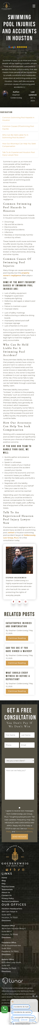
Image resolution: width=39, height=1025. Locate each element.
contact (11, 533)
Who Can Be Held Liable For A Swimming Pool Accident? (15, 136)
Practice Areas (8, 887)
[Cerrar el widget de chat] (36, 996)
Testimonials (7, 889)
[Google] (7, 869)
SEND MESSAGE (19, 837)
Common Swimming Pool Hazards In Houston (18, 119)
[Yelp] (14, 869)
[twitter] (19, 601)
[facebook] (13, 601)
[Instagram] (23, 869)
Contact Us (6, 895)
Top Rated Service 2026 (18, 50)
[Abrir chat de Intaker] (13, 1024)
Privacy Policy (8, 898)
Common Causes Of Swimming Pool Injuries (18, 127)
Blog (4, 881)
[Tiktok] (19, 869)
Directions (6, 920)
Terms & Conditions (24, 832)
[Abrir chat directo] (33, 996)
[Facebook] (10, 869)
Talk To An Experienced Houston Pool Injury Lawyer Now (18, 153)
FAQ (3, 884)
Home (4, 878)
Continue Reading (17, 638)
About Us (6, 892)
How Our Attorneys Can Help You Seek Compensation (19, 145)
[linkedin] (25, 601)
